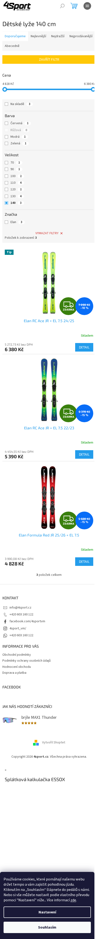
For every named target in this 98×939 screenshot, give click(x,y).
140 (16, 203)
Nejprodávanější (81, 36)
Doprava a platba (14, 672)
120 (16, 189)
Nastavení (47, 912)
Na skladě (20, 104)
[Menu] (87, 6)
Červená (19, 123)
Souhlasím (47, 927)
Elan (16, 222)
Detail (84, 347)
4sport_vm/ (18, 628)
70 (15, 162)
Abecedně (12, 46)
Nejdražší (57, 36)
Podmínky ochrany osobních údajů (26, 660)
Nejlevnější (38, 36)
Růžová (18, 130)
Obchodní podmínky (16, 654)
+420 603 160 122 (21, 614)
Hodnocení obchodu (16, 666)
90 (15, 169)
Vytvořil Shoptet (53, 742)
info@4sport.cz (20, 607)
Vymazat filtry (47, 233)
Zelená (18, 143)
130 (16, 196)
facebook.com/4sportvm (27, 621)
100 (16, 176)
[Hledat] (62, 6)
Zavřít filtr (49, 59)
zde (73, 900)
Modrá (18, 136)
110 (16, 182)
